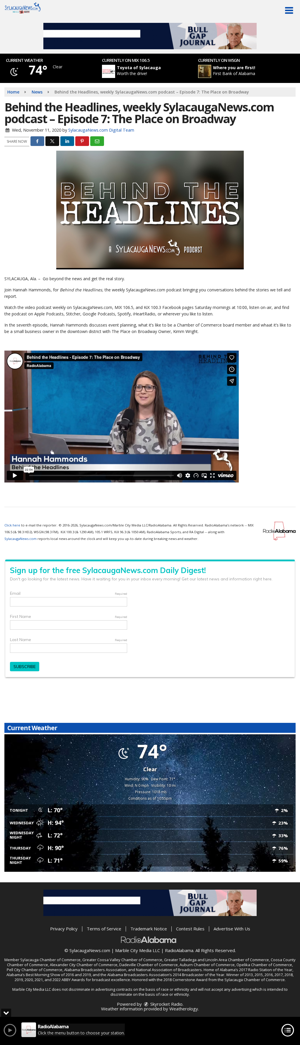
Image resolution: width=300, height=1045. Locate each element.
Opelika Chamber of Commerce (264, 964)
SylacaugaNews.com (20, 538)
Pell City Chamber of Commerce (34, 969)
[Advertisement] (150, 36)
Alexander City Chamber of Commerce (83, 964)
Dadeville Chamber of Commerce (148, 964)
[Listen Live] (153, 71)
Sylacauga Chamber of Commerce (50, 959)
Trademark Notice (148, 929)
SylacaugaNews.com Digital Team (101, 130)
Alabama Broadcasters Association (95, 969)
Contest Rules (190, 929)
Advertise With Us (232, 929)
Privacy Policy (64, 929)
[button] (289, 10)
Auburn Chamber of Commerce (207, 964)
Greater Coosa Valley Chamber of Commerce (122, 959)
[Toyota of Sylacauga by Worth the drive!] (108, 71)
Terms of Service (104, 929)
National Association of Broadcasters (169, 969)
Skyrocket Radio (166, 1004)
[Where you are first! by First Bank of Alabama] (204, 71)
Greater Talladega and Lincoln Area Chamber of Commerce (216, 959)
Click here (12, 525)
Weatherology (183, 1009)
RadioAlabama (179, 950)
